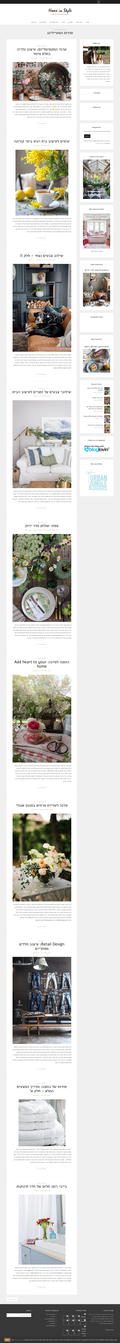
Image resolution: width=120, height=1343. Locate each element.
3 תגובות (31, 260)
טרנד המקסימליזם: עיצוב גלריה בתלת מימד (42, 51)
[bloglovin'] (112, 2)
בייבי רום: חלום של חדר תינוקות (41, 1186)
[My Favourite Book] (96, 231)
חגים (57, 530)
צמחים (35, 530)
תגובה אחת (34, 58)
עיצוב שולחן (41, 530)
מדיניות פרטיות (109, 1330)
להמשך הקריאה (41, 123)
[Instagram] (107, 2)
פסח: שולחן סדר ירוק (41, 525)
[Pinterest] (109, 2)
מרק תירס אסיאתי (97, 398)
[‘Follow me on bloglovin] (96, 448)
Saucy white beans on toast (93, 416)
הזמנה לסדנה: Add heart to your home (41, 664)
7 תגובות (36, 1191)
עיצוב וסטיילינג (54, 22)
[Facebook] (101, 2)
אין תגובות (36, 671)
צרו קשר (33, 22)
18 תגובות (36, 1095)
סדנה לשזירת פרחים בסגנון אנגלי (42, 805)
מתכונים (70, 22)
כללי (51, 58)
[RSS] (91, 113)
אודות (87, 22)
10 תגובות (36, 396)
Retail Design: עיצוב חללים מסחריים (41, 946)
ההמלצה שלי (42, 22)
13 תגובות (36, 145)
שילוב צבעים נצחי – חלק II (41, 255)
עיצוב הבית (79, 22)
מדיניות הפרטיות (100, 143)
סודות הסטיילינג (44, 58)
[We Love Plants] (96, 480)
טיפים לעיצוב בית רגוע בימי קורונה (41, 141)
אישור (7, 1340)
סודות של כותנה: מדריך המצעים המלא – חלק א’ (42, 1089)
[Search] (98, 2)
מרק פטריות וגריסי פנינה (95, 425)
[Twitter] (104, 2)
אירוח (63, 22)
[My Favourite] (96, 358)
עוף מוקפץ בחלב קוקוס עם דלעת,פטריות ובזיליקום (95, 408)
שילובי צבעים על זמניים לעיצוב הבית (41, 392)
